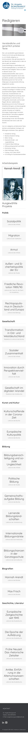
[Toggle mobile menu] (25, 10)
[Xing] (6, 723)
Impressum (16, 729)
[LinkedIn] (3, 723)
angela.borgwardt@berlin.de (15, 717)
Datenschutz (23, 729)
